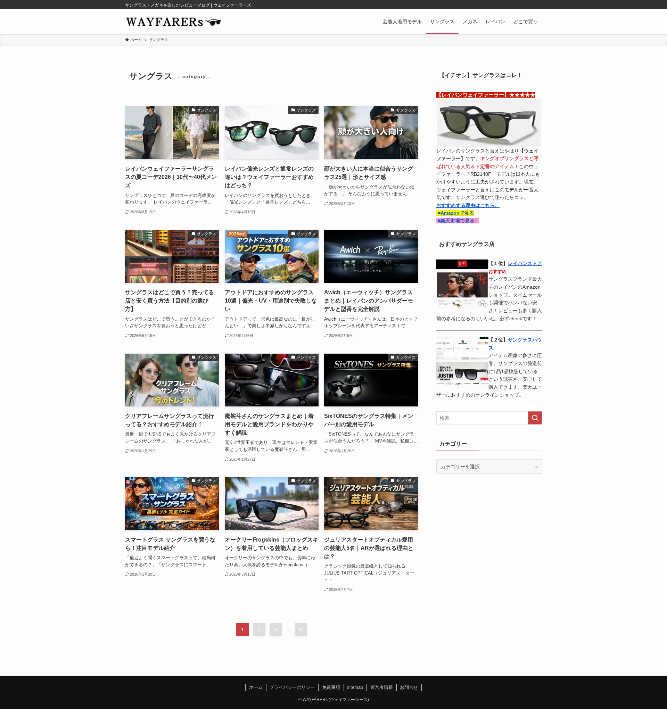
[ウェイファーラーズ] (173, 21)
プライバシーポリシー (292, 687)
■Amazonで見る (455, 213)
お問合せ (409, 687)
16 (301, 629)
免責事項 (331, 687)
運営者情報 (381, 687)
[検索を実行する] (535, 417)
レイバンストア (525, 263)
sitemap (355, 687)
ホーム (256, 687)
